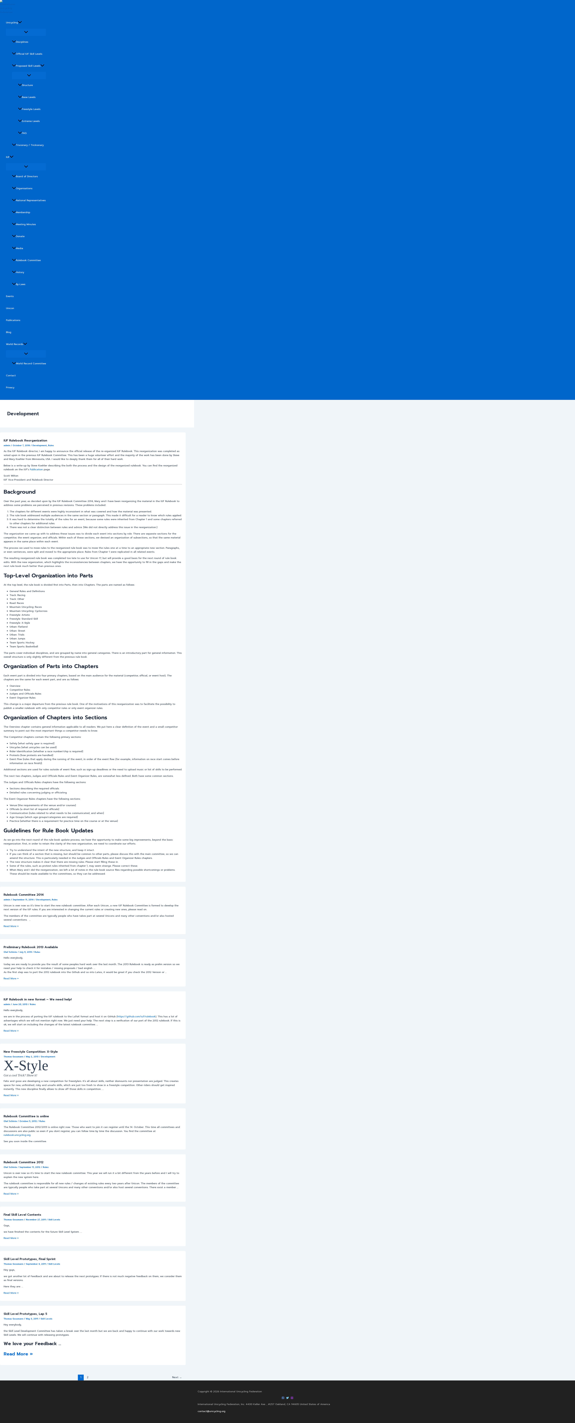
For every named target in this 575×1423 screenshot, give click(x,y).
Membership (23, 212)
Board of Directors (27, 176)
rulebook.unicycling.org (17, 1135)
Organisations (24, 188)
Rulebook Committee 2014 (24, 894)
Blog (8, 332)
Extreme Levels (31, 121)
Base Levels (28, 97)
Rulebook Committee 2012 (23, 1162)
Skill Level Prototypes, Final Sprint (30, 1259)
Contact (11, 375)
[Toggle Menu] (26, 32)
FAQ (24, 133)
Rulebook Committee (28, 260)
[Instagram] (292, 1398)
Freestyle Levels (31, 109)
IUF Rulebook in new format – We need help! (38, 999)
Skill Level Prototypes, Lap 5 (25, 1314)
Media (19, 248)
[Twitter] (287, 1398)
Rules (51, 445)
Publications (13, 320)
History (20, 272)
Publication (36, 469)
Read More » (11, 926)
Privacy (10, 387)
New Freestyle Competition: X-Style (31, 1051)
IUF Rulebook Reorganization (25, 440)
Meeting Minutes (26, 224)
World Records (14, 344)
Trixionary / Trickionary (30, 145)
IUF (8, 157)
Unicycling (12, 22)
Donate (20, 236)
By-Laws (20, 284)
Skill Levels (54, 1219)
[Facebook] (283, 1398)
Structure (27, 85)
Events (10, 296)
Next (177, 1377)
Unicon (10, 308)
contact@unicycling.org (211, 1411)
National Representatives (31, 200)
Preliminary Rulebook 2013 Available (31, 947)
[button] (20, 23)
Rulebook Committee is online (26, 1116)
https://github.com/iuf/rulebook (136, 1016)
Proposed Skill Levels (28, 66)
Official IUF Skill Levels (29, 54)
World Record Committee (31, 363)
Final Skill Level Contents (22, 1214)
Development (39, 445)
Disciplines (22, 42)
